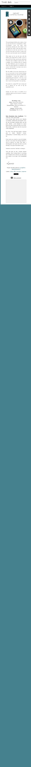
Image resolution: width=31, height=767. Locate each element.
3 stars (11, 171)
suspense (24, 171)
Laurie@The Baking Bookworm (18, 168)
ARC (15, 171)
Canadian (18, 171)
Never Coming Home (16, 14)
